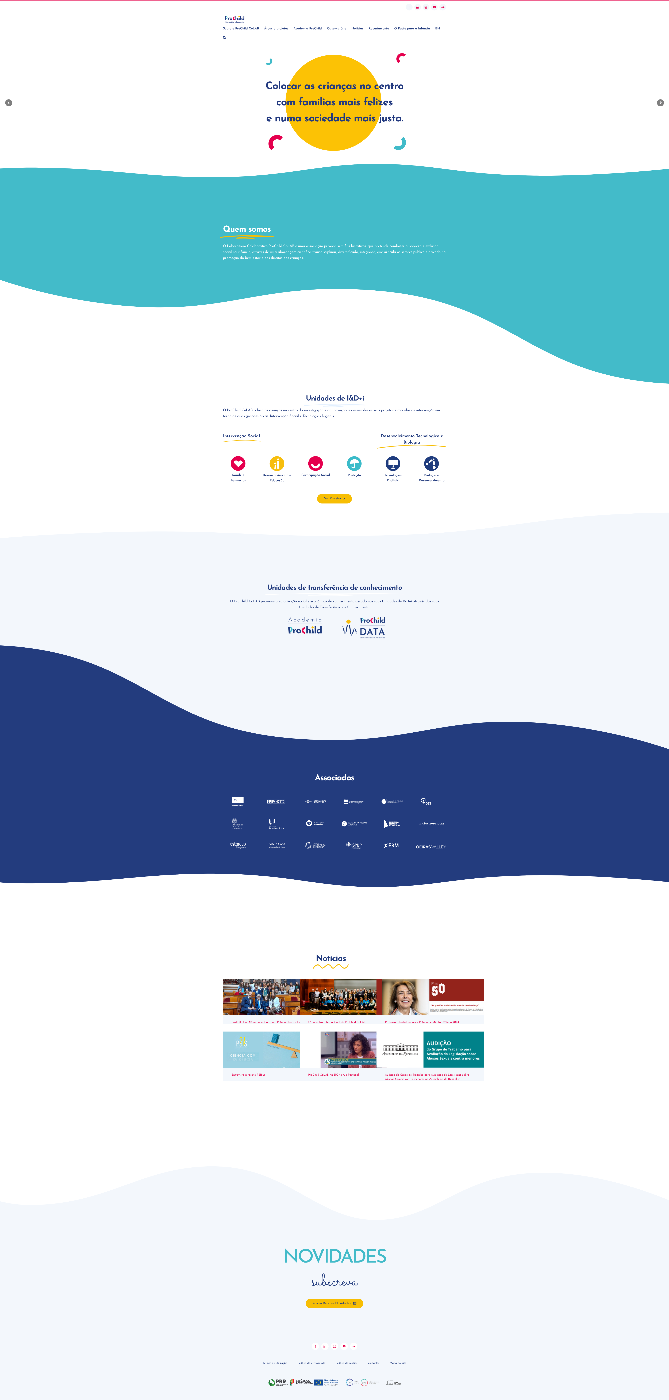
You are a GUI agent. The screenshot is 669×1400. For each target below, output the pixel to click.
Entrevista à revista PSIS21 (248, 1075)
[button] (224, 37)
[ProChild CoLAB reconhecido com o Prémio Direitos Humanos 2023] (277, 997)
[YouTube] (344, 1346)
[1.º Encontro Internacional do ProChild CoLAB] (353, 997)
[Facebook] (315, 1346)
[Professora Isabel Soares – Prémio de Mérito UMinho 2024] (430, 997)
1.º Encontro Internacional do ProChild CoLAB (337, 1022)
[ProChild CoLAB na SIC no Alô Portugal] (353, 1049)
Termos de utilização (275, 1363)
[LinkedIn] (325, 1346)
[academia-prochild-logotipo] (305, 618)
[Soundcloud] (353, 1346)
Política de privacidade (311, 1363)
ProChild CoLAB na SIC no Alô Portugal (333, 1075)
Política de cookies (346, 1363)
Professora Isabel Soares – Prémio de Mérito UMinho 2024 (422, 1022)
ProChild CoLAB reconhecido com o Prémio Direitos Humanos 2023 (274, 1022)
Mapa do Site (398, 1363)
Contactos (373, 1363)
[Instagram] (334, 1346)
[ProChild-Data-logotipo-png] (363, 618)
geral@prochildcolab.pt (235, 7)
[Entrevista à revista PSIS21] (277, 1049)
